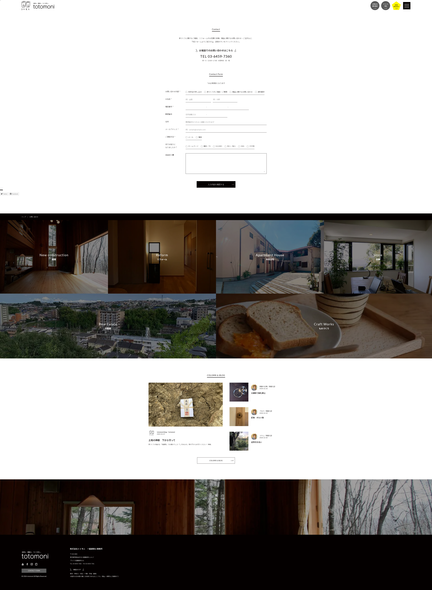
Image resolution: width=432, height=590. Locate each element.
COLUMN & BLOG (216, 460)
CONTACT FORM (34, 571)
